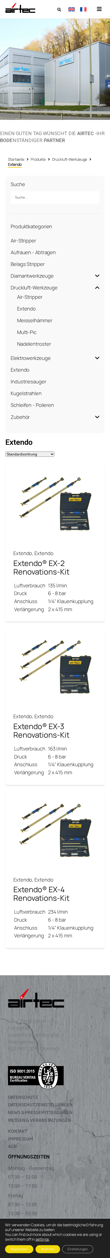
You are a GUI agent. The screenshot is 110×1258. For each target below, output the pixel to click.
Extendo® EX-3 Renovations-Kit (41, 730)
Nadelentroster (34, 343)
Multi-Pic (27, 332)
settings (42, 1239)
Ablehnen (48, 1249)
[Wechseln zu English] (71, 9)
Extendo (26, 308)
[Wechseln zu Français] (83, 9)
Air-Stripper (23, 240)
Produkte (38, 159)
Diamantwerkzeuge (32, 275)
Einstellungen (78, 1249)
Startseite (16, 159)
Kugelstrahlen (26, 393)
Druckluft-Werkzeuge (69, 159)
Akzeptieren (19, 1249)
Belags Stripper (28, 264)
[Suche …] (59, 10)
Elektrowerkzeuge (30, 358)
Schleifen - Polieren (32, 405)
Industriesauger (28, 381)
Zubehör (20, 417)
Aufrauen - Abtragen (33, 252)
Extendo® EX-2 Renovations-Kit (41, 567)
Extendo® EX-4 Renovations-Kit (41, 893)
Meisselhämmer (34, 320)
